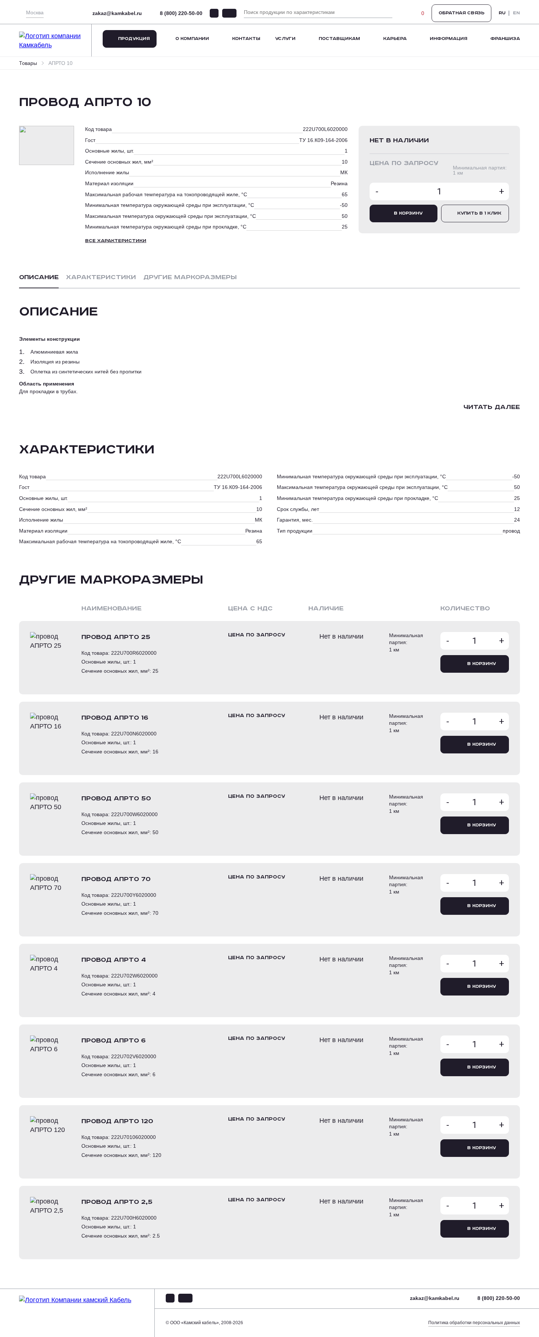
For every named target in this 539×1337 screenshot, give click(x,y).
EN (516, 13)
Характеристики (101, 277)
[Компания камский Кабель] (87, 1313)
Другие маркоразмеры (190, 277)
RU (502, 13)
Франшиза (505, 38)
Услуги (285, 38)
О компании (192, 38)
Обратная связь (461, 13)
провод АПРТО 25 (115, 637)
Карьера (395, 38)
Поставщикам (339, 38)
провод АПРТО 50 (116, 798)
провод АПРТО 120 (117, 1121)
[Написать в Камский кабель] (214, 13)
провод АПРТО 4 (113, 960)
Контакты (246, 38)
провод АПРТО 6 (113, 1040)
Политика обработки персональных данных (474, 1322)
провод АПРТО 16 (114, 718)
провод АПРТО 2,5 (117, 1202)
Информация (448, 38)
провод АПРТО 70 (116, 879)
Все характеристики (115, 241)
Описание (39, 277)
